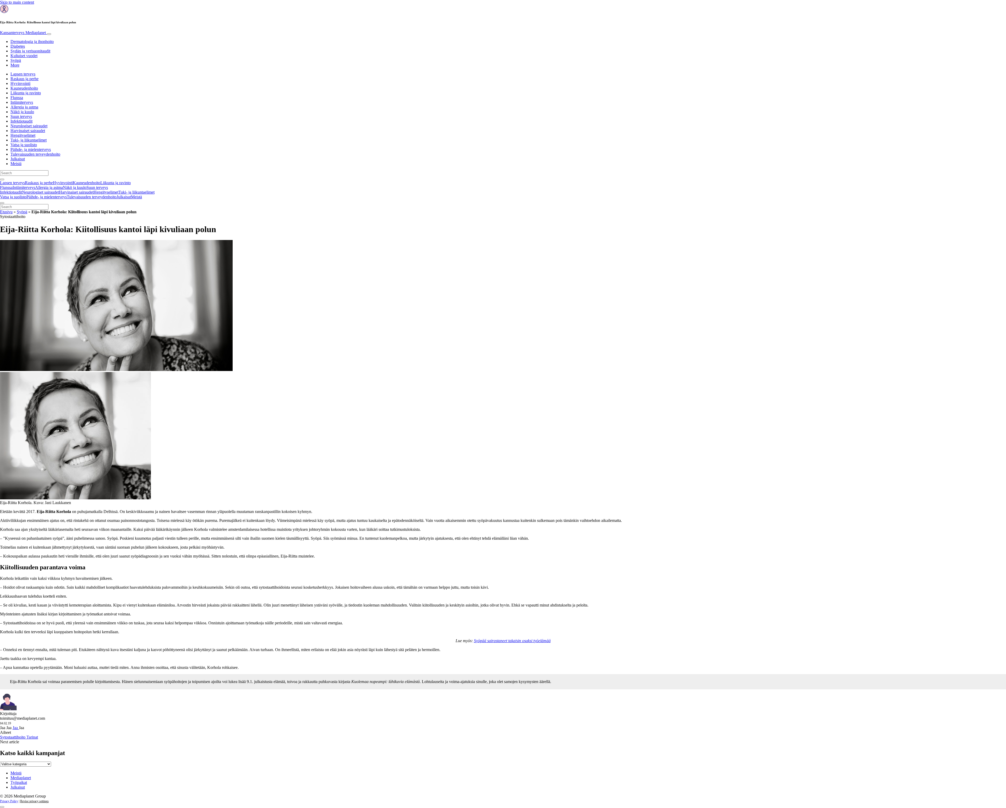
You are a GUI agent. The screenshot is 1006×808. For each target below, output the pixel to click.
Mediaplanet (20, 778)
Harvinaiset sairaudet (27, 130)
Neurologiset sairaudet (28, 126)
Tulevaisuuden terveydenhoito (35, 154)
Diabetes (17, 46)
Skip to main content (17, 2)
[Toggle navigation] (49, 34)
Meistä (15, 163)
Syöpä (15, 60)
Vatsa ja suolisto (23, 145)
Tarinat (32, 737)
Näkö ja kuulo (22, 112)
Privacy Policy (9, 801)
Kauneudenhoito (24, 88)
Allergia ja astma (24, 107)
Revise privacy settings (34, 801)
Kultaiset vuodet (23, 55)
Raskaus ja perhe (24, 79)
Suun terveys (21, 116)
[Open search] (2, 179)
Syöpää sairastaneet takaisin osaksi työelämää (512, 640)
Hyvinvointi (20, 83)
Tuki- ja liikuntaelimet (28, 140)
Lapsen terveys (22, 74)
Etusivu (6, 212)
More (14, 65)
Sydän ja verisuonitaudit (30, 51)
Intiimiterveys (21, 102)
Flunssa (16, 97)
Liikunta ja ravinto (25, 93)
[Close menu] (2, 203)
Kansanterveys (23, 32)
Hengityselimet (22, 135)
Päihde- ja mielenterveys (30, 149)
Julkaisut (17, 159)
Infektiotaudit (21, 121)
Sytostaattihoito (13, 737)
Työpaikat (18, 782)
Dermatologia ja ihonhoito (32, 41)
